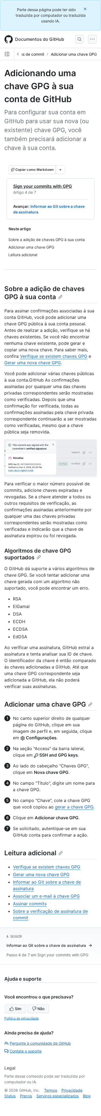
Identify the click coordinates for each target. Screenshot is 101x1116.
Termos (50, 1090)
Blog (87, 1096)
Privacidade (71, 1090)
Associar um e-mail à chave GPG (46, 896)
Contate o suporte (25, 1051)
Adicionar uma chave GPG (74, 54)
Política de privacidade (21, 1018)
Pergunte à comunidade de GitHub (40, 1043)
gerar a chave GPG (74, 807)
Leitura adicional (30, 853)
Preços (26, 1096)
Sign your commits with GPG (42, 186)
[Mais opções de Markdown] (60, 169)
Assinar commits (30, 903)
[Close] (85, 9)
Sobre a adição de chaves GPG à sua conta (44, 293)
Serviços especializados (57, 1096)
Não (40, 1008)
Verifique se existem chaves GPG (53, 356)
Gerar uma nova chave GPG (32, 362)
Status (10, 1096)
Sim (18, 1008)
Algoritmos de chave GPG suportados (37, 554)
